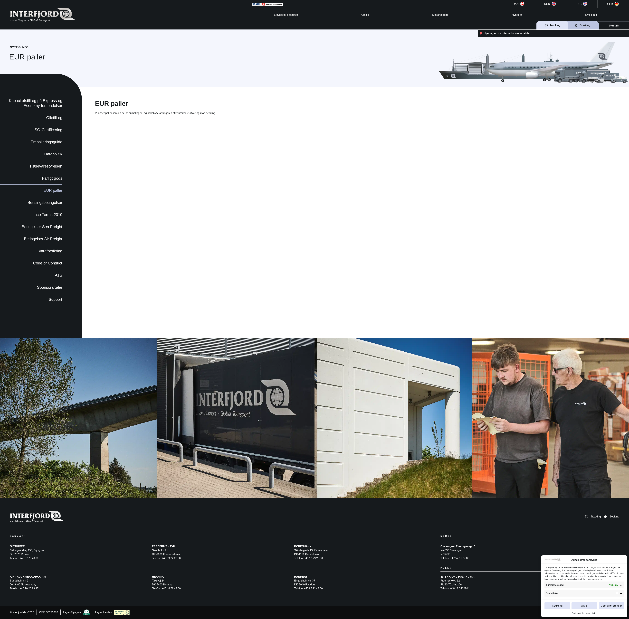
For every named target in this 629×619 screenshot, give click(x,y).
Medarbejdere (440, 14)
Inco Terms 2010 (47, 214)
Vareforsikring (50, 251)
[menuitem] (519, 4)
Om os (365, 14)
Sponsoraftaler (49, 287)
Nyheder (517, 14)
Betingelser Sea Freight (42, 227)
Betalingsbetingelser (45, 202)
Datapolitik (590, 613)
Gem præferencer (611, 605)
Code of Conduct (47, 263)
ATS (58, 275)
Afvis (584, 605)
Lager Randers (104, 612)
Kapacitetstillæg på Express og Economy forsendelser (35, 103)
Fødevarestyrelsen (46, 166)
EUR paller (53, 190)
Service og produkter (286, 14)
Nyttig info (591, 14)
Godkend (557, 605)
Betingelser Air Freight (43, 239)
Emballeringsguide (46, 142)
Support (55, 299)
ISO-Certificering (47, 130)
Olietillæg (54, 117)
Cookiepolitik (578, 613)
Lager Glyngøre (72, 612)
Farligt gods (52, 178)
